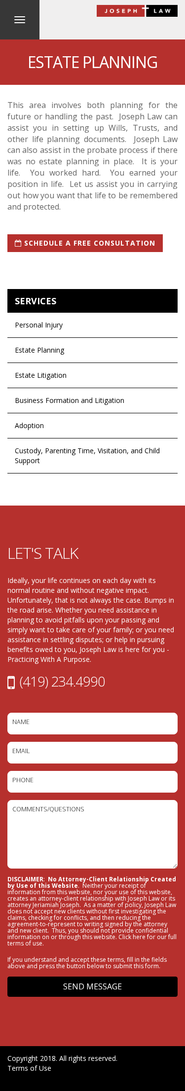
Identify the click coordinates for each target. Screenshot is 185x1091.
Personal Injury (39, 324)
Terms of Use (29, 1068)
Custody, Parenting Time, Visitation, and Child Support (87, 455)
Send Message (92, 986)
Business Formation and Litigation (69, 400)
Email (21, 751)
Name (21, 722)
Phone (23, 780)
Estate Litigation (41, 375)
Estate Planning (39, 350)
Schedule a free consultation (88, 243)
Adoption (29, 425)
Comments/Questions (48, 809)
